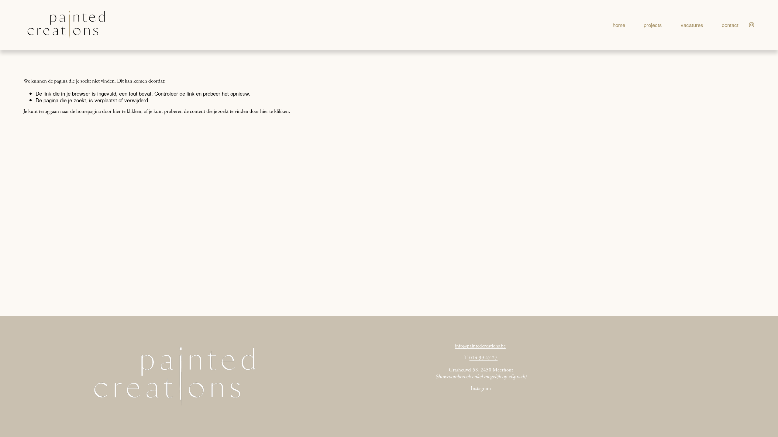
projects (653, 25)
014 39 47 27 (483, 358)
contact (730, 25)
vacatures (692, 25)
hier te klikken (127, 111)
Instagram (481, 388)
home (619, 25)
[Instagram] (752, 25)
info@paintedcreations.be (480, 346)
